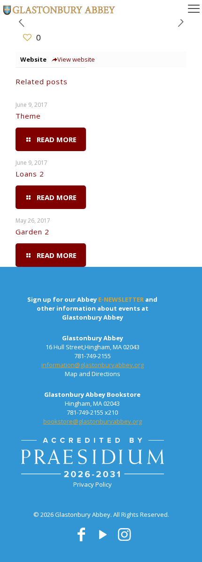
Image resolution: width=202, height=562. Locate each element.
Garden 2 (32, 231)
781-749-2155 (92, 356)
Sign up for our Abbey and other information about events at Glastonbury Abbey (92, 308)
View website (76, 59)
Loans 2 (30, 173)
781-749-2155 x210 (92, 412)
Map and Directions (92, 373)
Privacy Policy (92, 484)
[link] (92, 459)
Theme (28, 115)
